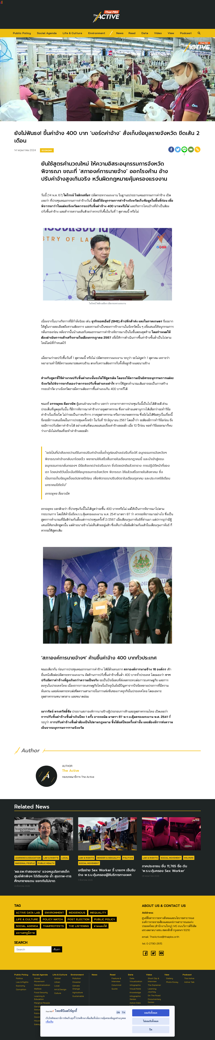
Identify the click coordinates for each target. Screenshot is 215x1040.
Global (57, 978)
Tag (17, 905)
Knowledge (135, 992)
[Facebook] (171, 151)
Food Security (41, 992)
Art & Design (60, 989)
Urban (57, 982)
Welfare (189, 858)
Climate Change (76, 987)
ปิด (150, 1029)
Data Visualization (136, 980)
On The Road (154, 995)
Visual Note (135, 988)
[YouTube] (161, 953)
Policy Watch (53, 919)
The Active (70, 770)
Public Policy (22, 33)
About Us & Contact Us (164, 906)
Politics (128, 858)
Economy (47, 150)
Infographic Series (135, 997)
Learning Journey (152, 990)
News (119, 33)
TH (123, 1012)
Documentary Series (154, 1000)
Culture (57, 993)
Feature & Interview (116, 980)
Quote (115, 988)
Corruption (21, 989)
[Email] (191, 151)
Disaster (76, 982)
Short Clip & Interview (153, 980)
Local (64, 858)
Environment (96, 33)
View (171, 33)
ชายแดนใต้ (100, 926)
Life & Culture (72, 33)
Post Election (78, 919)
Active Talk (189, 982)
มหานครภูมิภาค (25, 932)
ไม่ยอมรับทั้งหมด (150, 1021)
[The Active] (106, 16)
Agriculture (77, 992)
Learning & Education (27, 858)
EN (118, 1012)
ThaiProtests (53, 926)
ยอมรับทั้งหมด (150, 1012)
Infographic (135, 985)
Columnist (116, 985)
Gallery (169, 978)
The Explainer (154, 985)
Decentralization (42, 985)
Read (131, 33)
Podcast (186, 33)
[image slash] (111, 33)
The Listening (79, 926)
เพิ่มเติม (49, 1021)
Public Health (46, 863)
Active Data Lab (28, 912)
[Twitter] (178, 151)
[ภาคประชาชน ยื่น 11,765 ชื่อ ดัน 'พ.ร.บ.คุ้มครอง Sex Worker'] (171, 835)
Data (144, 33)
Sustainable (78, 996)
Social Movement (89, 863)
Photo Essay (172, 982)
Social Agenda (47, 33)
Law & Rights (51, 858)
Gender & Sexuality (108, 858)
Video (158, 33)
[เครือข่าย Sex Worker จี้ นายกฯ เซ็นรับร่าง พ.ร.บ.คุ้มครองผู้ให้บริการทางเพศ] (107, 835)
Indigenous (77, 912)
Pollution (76, 978)
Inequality (98, 912)
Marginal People (25, 863)
